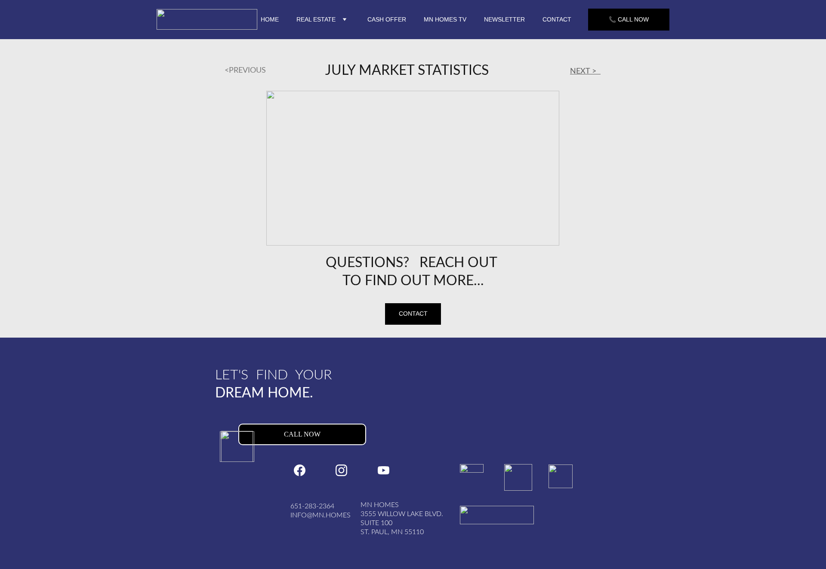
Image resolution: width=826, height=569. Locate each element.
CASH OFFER (386, 19)
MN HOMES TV (445, 19)
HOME (270, 19)
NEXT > (585, 71)
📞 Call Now (629, 19)
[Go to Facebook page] (299, 470)
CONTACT (556, 19)
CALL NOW (302, 434)
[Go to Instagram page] (341, 470)
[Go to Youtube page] (383, 470)
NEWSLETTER (504, 19)
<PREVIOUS (241, 70)
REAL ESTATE (316, 19)
